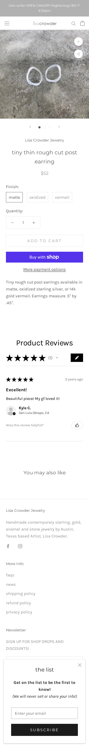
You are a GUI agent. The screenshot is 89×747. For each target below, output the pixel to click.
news (11, 584)
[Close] (80, 665)
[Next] (59, 127)
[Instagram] (20, 545)
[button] (57, 358)
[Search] (73, 23)
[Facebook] (8, 545)
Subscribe (44, 730)
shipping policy (20, 593)
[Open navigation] (6, 23)
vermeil (62, 197)
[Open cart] (82, 23)
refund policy (18, 602)
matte (14, 197)
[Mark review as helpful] (77, 425)
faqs (10, 574)
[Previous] (30, 127)
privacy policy (19, 611)
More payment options (44, 269)
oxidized (37, 197)
